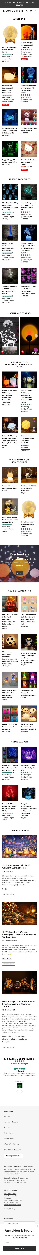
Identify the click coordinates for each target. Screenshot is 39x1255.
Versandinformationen (12, 1149)
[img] (19, 1061)
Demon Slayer (20, 1036)
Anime (4, 1036)
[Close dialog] (37, 1226)
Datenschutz (9, 1138)
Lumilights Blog (9, 1209)
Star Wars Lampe (10, 1193)
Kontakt (7, 1127)
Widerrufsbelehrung (11, 1144)
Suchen (7, 1116)
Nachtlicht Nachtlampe (12, 1204)
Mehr (19, 573)
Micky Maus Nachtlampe (13, 1200)
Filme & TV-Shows (9, 1039)
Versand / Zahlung (11, 1122)
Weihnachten (7, 958)
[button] (17, 1091)
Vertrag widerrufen (13, 1156)
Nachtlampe (22, 1039)
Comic (11, 1036)
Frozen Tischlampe (11, 1202)
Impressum (8, 1133)
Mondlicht (7, 1198)
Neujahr (5, 889)
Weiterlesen (8, 894)
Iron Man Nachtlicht (11, 1196)
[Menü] (35, 11)
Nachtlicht (6, 1042)
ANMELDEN (19, 1248)
